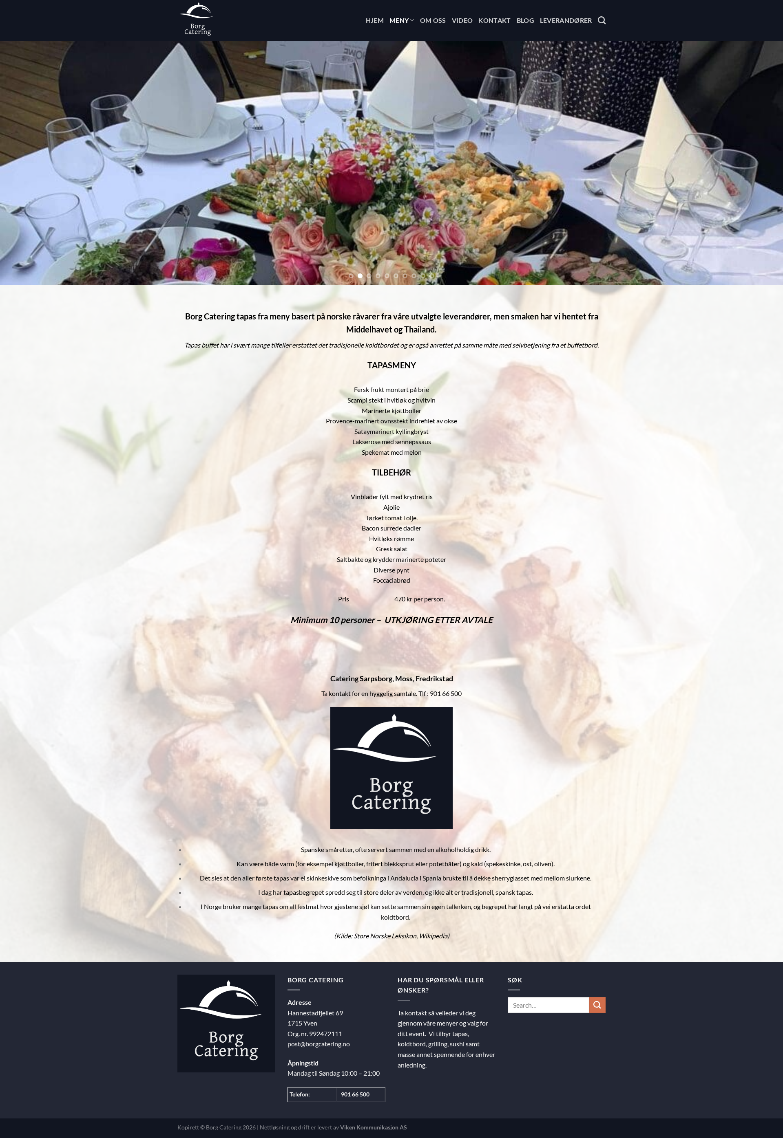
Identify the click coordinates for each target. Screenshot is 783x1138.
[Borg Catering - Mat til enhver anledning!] (218, 20)
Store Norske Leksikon (385, 936)
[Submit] (597, 1005)
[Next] (757, 163)
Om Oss (433, 20)
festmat (308, 906)
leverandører (466, 316)
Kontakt (494, 20)
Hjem (375, 20)
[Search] (602, 20)
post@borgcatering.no (319, 1044)
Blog (525, 20)
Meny (399, 20)
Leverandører (566, 20)
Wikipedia (433, 936)
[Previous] (26, 163)
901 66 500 (355, 1094)
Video (462, 20)
